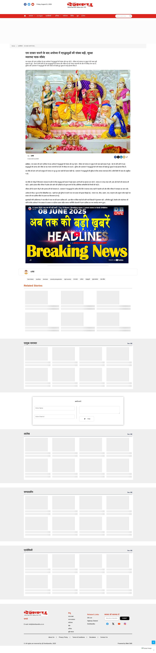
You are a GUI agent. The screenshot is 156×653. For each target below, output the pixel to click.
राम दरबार (75, 279)
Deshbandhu (91, 624)
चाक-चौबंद (102, 279)
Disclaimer (92, 637)
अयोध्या (81, 279)
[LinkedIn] (121, 157)
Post (88, 419)
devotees (45, 279)
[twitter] (29, 4)
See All (129, 343)
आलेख (27, 433)
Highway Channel (92, 621)
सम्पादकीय (28, 492)
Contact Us (104, 637)
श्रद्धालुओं (88, 279)
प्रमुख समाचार (30, 343)
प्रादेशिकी (48, 16)
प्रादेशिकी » (20, 46)
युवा (78, 16)
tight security (67, 279)
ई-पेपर (83, 16)
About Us (51, 637)
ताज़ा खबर (71, 616)
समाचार (31, 16)
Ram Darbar (30, 279)
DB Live (89, 618)
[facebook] (25, 4)
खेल (69, 625)
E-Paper (40, 16)
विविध (72, 16)
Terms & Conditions (78, 637)
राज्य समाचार (71, 619)
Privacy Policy (63, 637)
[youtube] (32, 4)
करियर (70, 629)
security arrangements (56, 279)
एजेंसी (32, 156)
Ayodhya (38, 279)
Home (13, 46)
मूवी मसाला (71, 632)
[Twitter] (118, 157)
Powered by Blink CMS (125, 643)
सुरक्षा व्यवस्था (95, 279)
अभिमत (57, 16)
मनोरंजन (65, 16)
